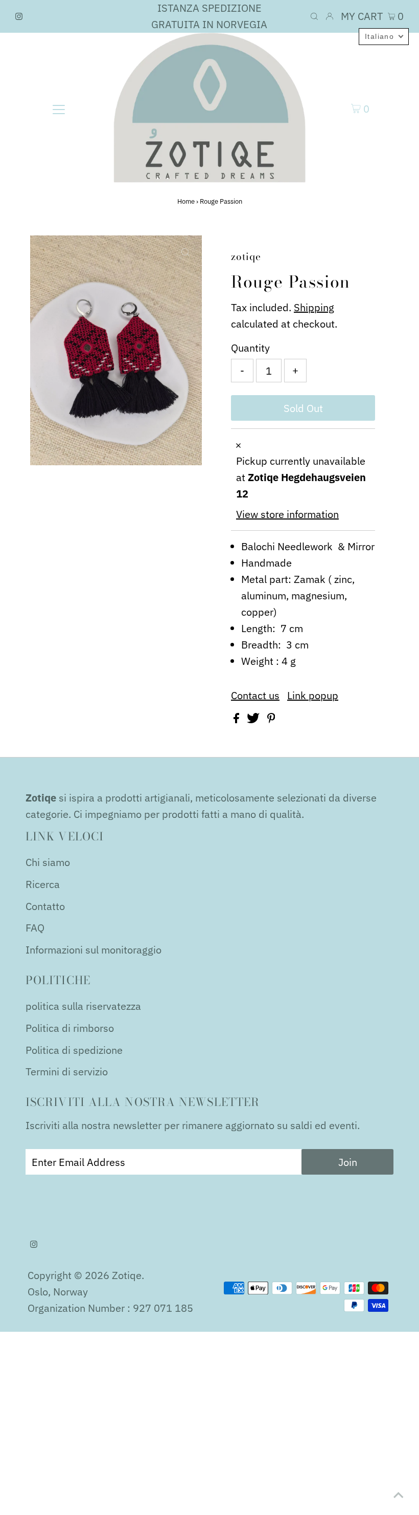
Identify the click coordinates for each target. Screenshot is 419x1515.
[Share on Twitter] (254, 719)
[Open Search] (314, 16)
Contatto (45, 906)
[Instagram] (19, 16)
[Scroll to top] (398, 1494)
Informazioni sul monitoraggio (93, 950)
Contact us (255, 695)
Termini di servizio (67, 1071)
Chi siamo (48, 862)
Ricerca (43, 884)
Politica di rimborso (70, 1028)
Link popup (312, 695)
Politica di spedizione (74, 1050)
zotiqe (127, 1275)
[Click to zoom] (185, 252)
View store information (287, 514)
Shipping (314, 307)
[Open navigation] (59, 108)
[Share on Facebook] (238, 719)
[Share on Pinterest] (271, 719)
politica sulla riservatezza (83, 1006)
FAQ (35, 928)
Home (186, 201)
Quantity (250, 348)
